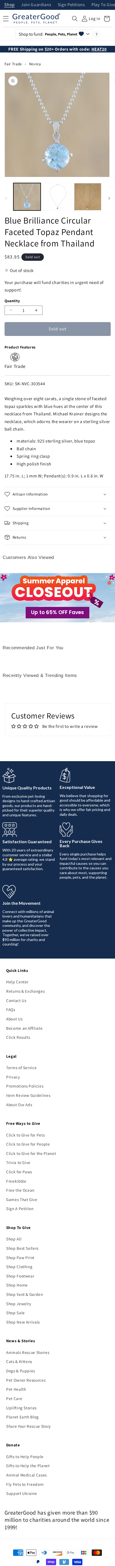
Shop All (13, 1239)
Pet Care (14, 1398)
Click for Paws (19, 1171)
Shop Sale (15, 1312)
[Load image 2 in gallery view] (57, 196)
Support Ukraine (21, 1493)
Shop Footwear (20, 1276)
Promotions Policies (25, 1086)
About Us (14, 1018)
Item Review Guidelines (28, 1095)
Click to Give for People (28, 1144)
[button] (75, 19)
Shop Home (17, 1285)
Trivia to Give (18, 1162)
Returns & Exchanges (25, 991)
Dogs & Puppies (20, 1370)
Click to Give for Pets (25, 1135)
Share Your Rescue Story (28, 1426)
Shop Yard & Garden (24, 1294)
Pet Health (16, 1389)
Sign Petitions (71, 4)
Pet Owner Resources (26, 1380)
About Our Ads (19, 1104)
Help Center (17, 981)
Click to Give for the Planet (31, 1153)
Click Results (18, 1037)
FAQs (10, 1009)
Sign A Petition (20, 1208)
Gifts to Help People (25, 1456)
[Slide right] (109, 198)
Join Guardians (36, 4)
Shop (9, 4)
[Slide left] (6, 198)
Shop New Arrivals (23, 1322)
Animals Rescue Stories (27, 1352)
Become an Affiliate (24, 1028)
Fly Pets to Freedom (25, 1484)
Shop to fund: (48, 34)
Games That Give (21, 1199)
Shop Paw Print (20, 1257)
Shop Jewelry (18, 1303)
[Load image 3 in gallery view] (88, 196)
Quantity (12, 300)
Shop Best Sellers (22, 1248)
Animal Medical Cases (26, 1475)
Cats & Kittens (19, 1361)
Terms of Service (21, 1067)
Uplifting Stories (21, 1407)
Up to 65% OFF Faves (57, 612)
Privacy (13, 1077)
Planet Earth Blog (22, 1416)
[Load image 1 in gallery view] (27, 196)
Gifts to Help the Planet (28, 1465)
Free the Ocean (20, 1190)
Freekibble (16, 1181)
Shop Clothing (19, 1266)
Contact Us (16, 1000)
